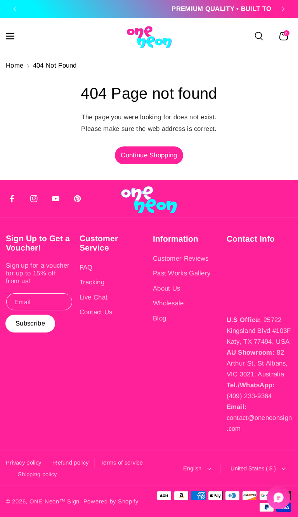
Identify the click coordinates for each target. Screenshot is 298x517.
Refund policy (70, 463)
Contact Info (251, 238)
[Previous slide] (15, 9)
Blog (159, 318)
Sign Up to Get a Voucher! (38, 243)
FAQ (86, 267)
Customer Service (99, 243)
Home (14, 65)
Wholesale (168, 303)
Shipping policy (37, 474)
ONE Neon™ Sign (54, 501)
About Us (166, 288)
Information (175, 238)
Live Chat (94, 297)
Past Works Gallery (181, 273)
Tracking (92, 282)
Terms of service (121, 463)
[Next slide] (283, 9)
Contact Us (96, 312)
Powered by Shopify (111, 501)
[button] (14, 36)
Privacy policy (23, 463)
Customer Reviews (181, 258)
